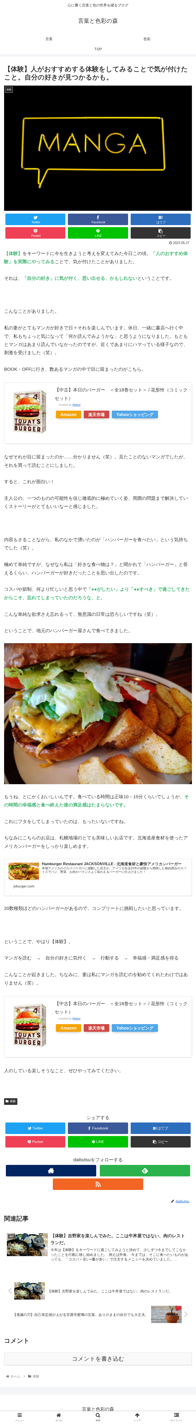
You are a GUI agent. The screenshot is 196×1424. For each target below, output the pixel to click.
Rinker (76, 404)
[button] (181, 807)
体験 (13, 1101)
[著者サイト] (51, 1170)
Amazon (68, 414)
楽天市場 (96, 414)
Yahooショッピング (134, 414)
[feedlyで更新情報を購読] (145, 1170)
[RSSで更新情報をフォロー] (98, 1184)
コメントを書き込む (98, 1359)
